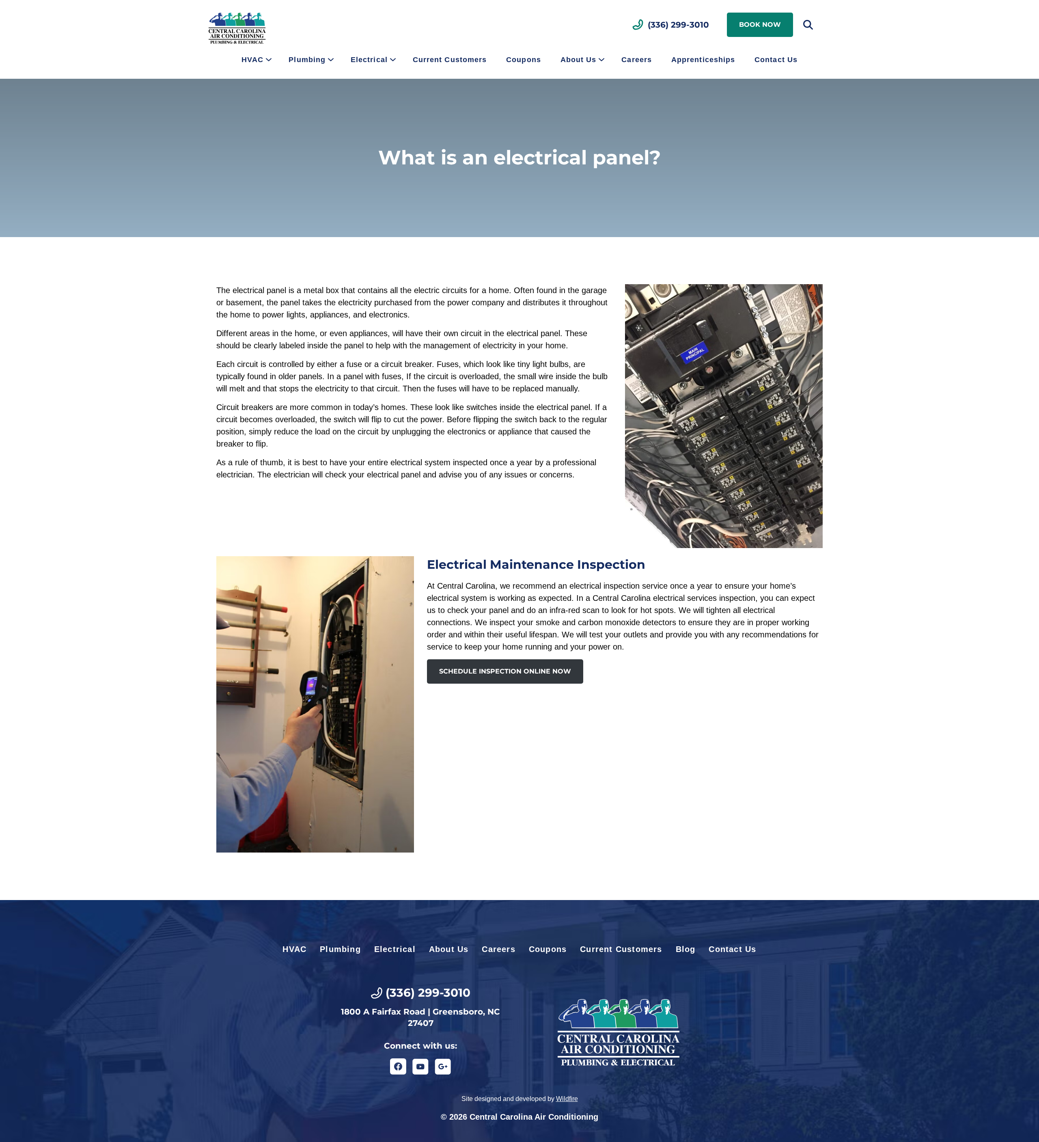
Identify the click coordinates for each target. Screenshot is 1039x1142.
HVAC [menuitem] (252, 60)
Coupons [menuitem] (523, 60)
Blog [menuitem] (686, 949)
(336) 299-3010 (678, 25)
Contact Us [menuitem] (776, 60)
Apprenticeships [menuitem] (703, 60)
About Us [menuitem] (578, 60)
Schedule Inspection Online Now (505, 671)
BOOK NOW (760, 24)
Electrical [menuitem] (369, 60)
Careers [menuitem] (636, 60)
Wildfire (567, 1098)
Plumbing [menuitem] (307, 60)
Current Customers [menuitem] (450, 60)
